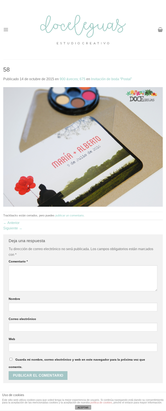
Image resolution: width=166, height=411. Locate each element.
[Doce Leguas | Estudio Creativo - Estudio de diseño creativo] (83, 29)
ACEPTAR (83, 407)
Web (12, 339)
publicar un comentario (69, 215)
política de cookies (101, 402)
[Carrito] (160, 29)
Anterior (11, 223)
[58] (83, 147)
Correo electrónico (22, 319)
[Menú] (5, 29)
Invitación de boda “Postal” (111, 79)
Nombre (14, 299)
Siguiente (12, 228)
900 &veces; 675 (72, 79)
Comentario (18, 261)
